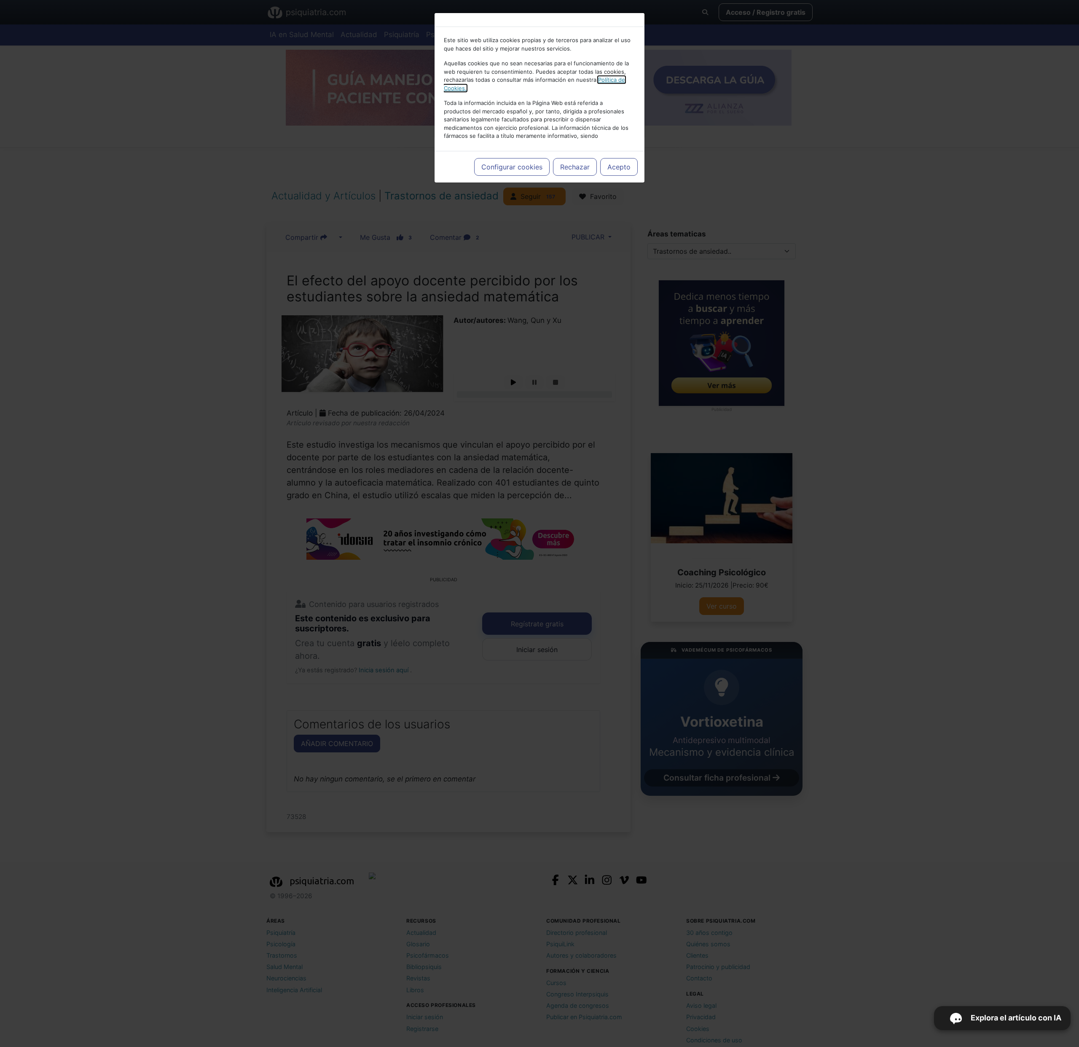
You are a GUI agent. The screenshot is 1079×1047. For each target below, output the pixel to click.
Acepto (619, 167)
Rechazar (575, 167)
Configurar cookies (511, 167)
